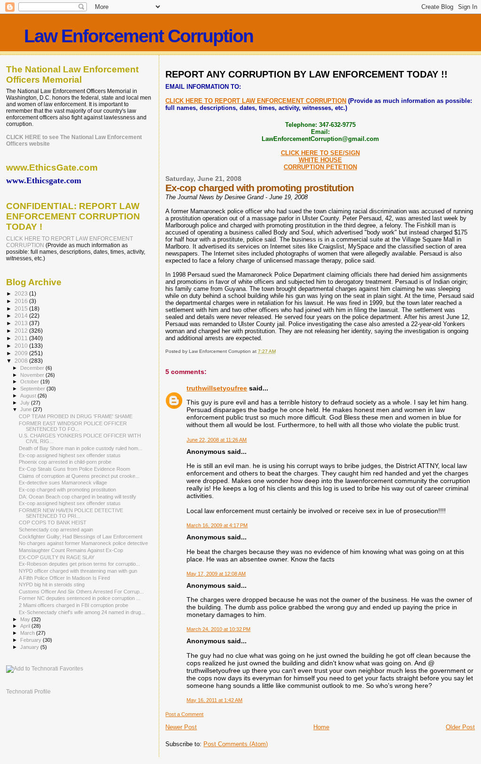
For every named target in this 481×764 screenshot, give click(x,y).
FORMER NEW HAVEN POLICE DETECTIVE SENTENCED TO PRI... (71, 513)
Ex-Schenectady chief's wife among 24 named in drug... (82, 612)
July (25, 402)
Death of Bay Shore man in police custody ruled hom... (80, 448)
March (28, 633)
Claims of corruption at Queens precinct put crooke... (79, 476)
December (33, 368)
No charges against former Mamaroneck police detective (83, 543)
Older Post (460, 727)
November (33, 375)
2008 (22, 361)
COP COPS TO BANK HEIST (52, 522)
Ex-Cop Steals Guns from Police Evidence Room (74, 469)
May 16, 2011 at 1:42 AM (214, 700)
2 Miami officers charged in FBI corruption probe (73, 605)
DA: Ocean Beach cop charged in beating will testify (77, 496)
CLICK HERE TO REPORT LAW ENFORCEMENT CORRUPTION (255, 100)
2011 (22, 338)
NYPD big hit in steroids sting (52, 584)
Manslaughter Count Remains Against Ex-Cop (71, 550)
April (25, 626)
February (31, 640)
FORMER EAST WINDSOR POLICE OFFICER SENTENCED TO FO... (73, 426)
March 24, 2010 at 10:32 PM (218, 629)
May (25, 619)
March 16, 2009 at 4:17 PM (217, 525)
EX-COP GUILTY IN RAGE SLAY (56, 557)
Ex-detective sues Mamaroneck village (63, 482)
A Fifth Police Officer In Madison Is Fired (64, 578)
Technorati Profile (28, 691)
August (29, 395)
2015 (22, 308)
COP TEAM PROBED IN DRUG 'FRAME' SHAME (75, 416)
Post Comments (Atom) (235, 744)
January (30, 647)
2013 (22, 323)
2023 (22, 293)
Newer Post (181, 727)
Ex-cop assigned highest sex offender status (70, 455)
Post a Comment (184, 714)
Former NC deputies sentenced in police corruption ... (79, 598)
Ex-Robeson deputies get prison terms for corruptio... (79, 564)
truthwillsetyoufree (216, 388)
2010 (22, 346)
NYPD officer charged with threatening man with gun (78, 571)
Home (321, 727)
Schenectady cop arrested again (56, 529)
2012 (22, 330)
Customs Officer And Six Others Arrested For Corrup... (81, 591)
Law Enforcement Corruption (138, 36)
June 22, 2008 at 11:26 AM (216, 440)
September (33, 388)
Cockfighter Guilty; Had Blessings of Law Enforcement (80, 536)
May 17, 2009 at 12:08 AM (216, 574)
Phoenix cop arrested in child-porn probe (65, 462)
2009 (22, 353)
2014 (22, 315)
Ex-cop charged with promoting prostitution (67, 489)
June (26, 409)
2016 (22, 301)
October (30, 381)
